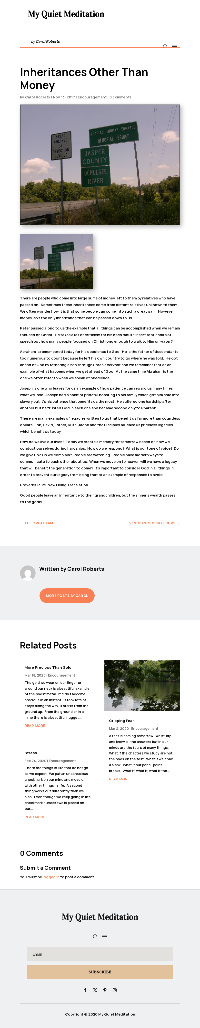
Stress (31, 752)
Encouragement (92, 97)
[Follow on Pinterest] (105, 990)
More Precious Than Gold (48, 667)
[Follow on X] (95, 990)
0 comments (121, 97)
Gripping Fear (121, 720)
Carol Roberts (37, 97)
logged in (51, 877)
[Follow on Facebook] (85, 990)
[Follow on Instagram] (115, 990)
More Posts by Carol (67, 595)
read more (35, 725)
